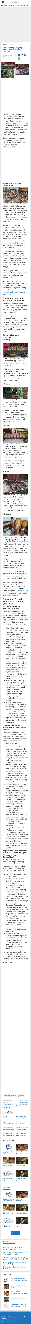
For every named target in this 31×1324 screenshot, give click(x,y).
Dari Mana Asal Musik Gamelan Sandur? (22, 1128)
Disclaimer (18, 1320)
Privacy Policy (5, 1321)
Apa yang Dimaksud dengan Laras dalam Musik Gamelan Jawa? (9, 1104)
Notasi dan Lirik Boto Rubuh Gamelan (15, 1267)
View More (15, 1233)
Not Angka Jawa (15, 2)
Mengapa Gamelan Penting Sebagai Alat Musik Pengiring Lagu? (9, 1128)
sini (26, 958)
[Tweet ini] (22, 55)
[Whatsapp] (19, 58)
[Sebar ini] (19, 55)
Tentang (11, 1320)
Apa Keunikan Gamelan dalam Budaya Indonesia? (22, 1103)
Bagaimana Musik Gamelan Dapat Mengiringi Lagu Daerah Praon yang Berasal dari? (21, 1117)
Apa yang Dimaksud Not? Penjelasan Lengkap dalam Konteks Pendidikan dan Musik (8, 1153)
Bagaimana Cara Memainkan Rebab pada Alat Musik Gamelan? (8, 1123)
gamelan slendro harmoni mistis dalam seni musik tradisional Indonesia (15, 593)
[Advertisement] (15, 25)
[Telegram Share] (25, 55)
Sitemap (13, 1321)
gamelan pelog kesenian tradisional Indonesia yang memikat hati (14, 292)
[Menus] (2, 2)
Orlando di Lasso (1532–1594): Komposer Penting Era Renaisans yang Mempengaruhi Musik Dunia (22, 1179)
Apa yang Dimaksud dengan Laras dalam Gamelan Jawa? (9, 1134)
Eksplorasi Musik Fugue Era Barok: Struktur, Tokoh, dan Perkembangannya (8, 1179)
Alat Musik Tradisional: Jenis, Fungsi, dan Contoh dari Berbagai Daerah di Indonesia (8, 1117)
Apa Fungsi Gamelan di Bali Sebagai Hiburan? (22, 1123)
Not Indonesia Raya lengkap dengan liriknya (14, 1263)
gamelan (21, 1096)
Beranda (5, 1320)
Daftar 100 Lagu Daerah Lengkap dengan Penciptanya (13, 1248)
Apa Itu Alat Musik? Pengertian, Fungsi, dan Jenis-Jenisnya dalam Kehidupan (8, 1166)
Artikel (4, 58)
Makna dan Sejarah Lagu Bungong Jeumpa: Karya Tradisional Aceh (14, 1258)
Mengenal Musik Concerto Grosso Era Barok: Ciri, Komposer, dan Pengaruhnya (22, 1166)
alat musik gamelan (9, 1096)
